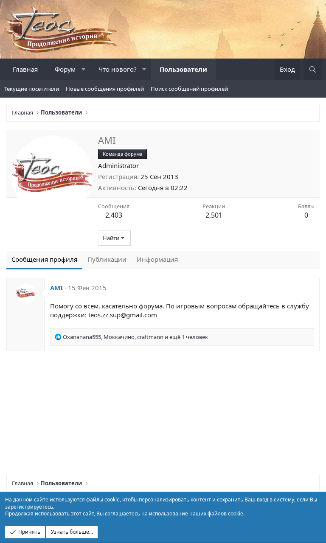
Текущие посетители (31, 88)
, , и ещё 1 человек (135, 337)
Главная (25, 69)
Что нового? (117, 69)
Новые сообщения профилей (105, 88)
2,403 (113, 215)
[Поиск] (313, 69)
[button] (83, 69)
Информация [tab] (157, 259)
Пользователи (183, 69)
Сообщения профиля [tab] (44, 259)
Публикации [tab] (106, 259)
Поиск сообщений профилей (189, 88)
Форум (65, 69)
